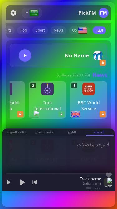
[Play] (25, 55)
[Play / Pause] (22, 182)
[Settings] (13, 13)
